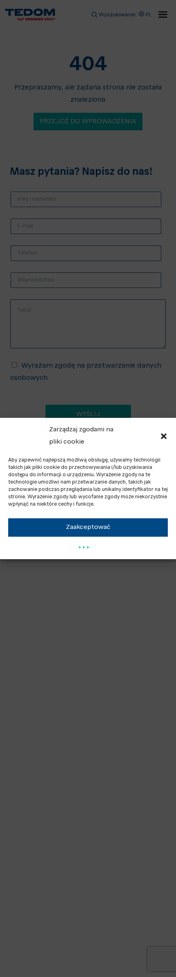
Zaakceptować (88, 527)
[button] (164, 436)
